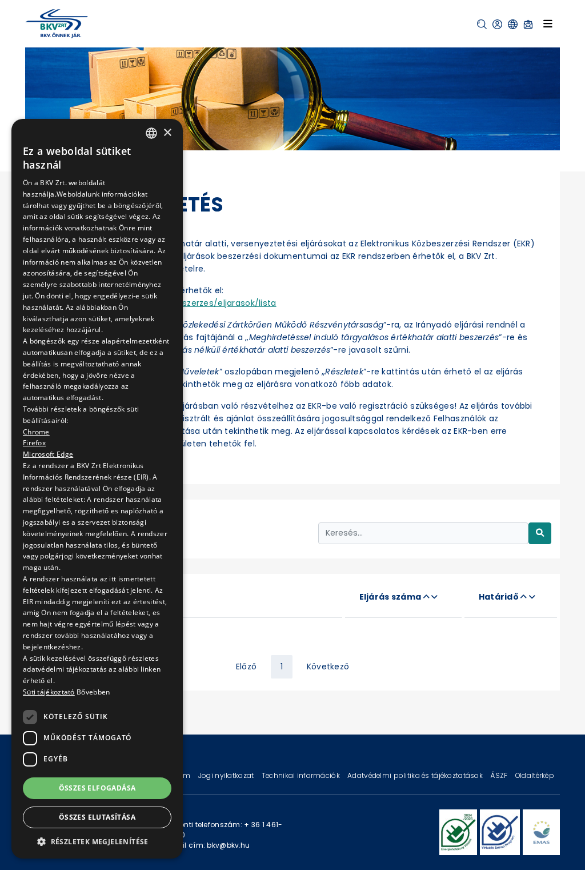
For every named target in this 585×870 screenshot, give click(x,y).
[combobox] (151, 133)
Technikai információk (302, 775)
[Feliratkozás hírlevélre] (528, 24)
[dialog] (97, 489)
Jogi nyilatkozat (227, 775)
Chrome (36, 432)
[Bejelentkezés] (497, 24)
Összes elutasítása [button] (97, 817)
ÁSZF (499, 775)
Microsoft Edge (48, 454)
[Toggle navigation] (548, 23)
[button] (482, 24)
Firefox (34, 443)
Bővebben (93, 692)
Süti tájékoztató (49, 692)
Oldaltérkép (534, 775)
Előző (246, 666)
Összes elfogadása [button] (97, 788)
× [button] (167, 133)
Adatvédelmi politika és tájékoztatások (415, 775)
